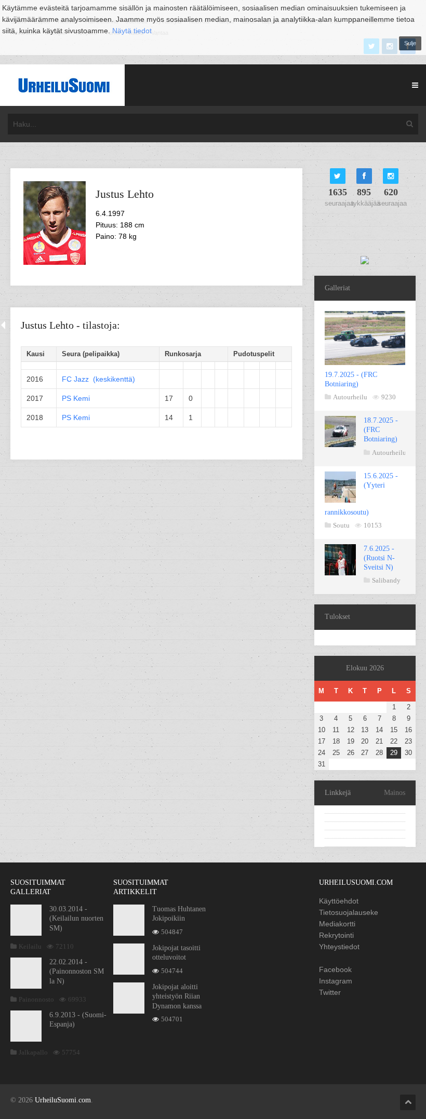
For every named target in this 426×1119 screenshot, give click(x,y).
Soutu (341, 525)
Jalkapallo (33, 1052)
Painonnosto (36, 999)
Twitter (330, 992)
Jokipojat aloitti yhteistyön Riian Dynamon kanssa (177, 996)
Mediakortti (337, 924)
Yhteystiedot (339, 946)
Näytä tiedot (132, 30)
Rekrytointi (336, 935)
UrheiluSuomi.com (63, 1100)
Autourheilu (350, 397)
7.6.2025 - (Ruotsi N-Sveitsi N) (379, 558)
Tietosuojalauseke (348, 912)
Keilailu (30, 946)
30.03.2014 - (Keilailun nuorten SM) (76, 918)
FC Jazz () (98, 379)
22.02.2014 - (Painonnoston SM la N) (76, 971)
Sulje (410, 43)
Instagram (335, 981)
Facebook (335, 969)
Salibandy (386, 580)
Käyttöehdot (338, 901)
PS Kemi (76, 398)
